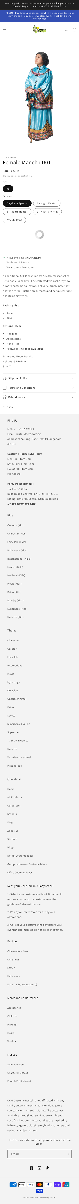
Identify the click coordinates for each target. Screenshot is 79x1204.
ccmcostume (35, 1197)
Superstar (13, 732)
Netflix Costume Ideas (20, 855)
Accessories (14, 1007)
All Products (14, 797)
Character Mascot (17, 1072)
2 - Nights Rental (17, 211)
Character (13, 640)
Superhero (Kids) (17, 608)
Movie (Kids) (14, 583)
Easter (11, 967)
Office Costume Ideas (20, 872)
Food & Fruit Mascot (19, 1081)
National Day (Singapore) (22, 984)
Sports (11, 715)
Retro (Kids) (14, 592)
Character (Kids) (16, 533)
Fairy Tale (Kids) (16, 542)
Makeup (12, 1024)
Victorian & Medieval (19, 757)
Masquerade (14, 765)
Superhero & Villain (18, 724)
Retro (10, 707)
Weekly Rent (14, 220)
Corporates (14, 805)
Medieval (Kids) (16, 575)
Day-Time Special (17, 203)
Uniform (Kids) (15, 617)
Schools (12, 814)
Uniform (12, 749)
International (15, 665)
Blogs (10, 847)
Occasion (12, 690)
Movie (10, 673)
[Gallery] (39, 97)
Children (12, 1016)
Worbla (11, 1041)
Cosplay (12, 648)
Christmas (13, 959)
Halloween (13, 976)
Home (10, 789)
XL (8, 188)
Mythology (13, 682)
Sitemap (12, 839)
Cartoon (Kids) (15, 525)
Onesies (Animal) (17, 698)
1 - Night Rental (47, 203)
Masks (11, 1033)
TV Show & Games (17, 740)
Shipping (6, 176)
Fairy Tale (13, 657)
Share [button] (10, 407)
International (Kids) (19, 558)
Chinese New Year (17, 951)
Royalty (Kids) (15, 600)
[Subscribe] (67, 1154)
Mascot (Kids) (15, 567)
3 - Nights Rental (47, 211)
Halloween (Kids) (17, 550)
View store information (20, 267)
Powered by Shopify (47, 1197)
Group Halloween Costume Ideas (27, 864)
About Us (12, 830)
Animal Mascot (16, 1064)
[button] (5, 30)
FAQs (10, 822)
